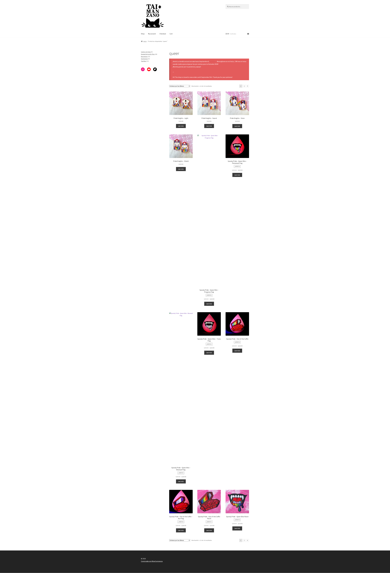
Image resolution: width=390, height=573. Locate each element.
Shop (143, 34)
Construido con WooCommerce (152, 561)
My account (152, 34)
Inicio (145, 41)
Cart (171, 34)
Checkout (162, 34)
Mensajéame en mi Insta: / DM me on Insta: (231, 61)
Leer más (181, 126)
